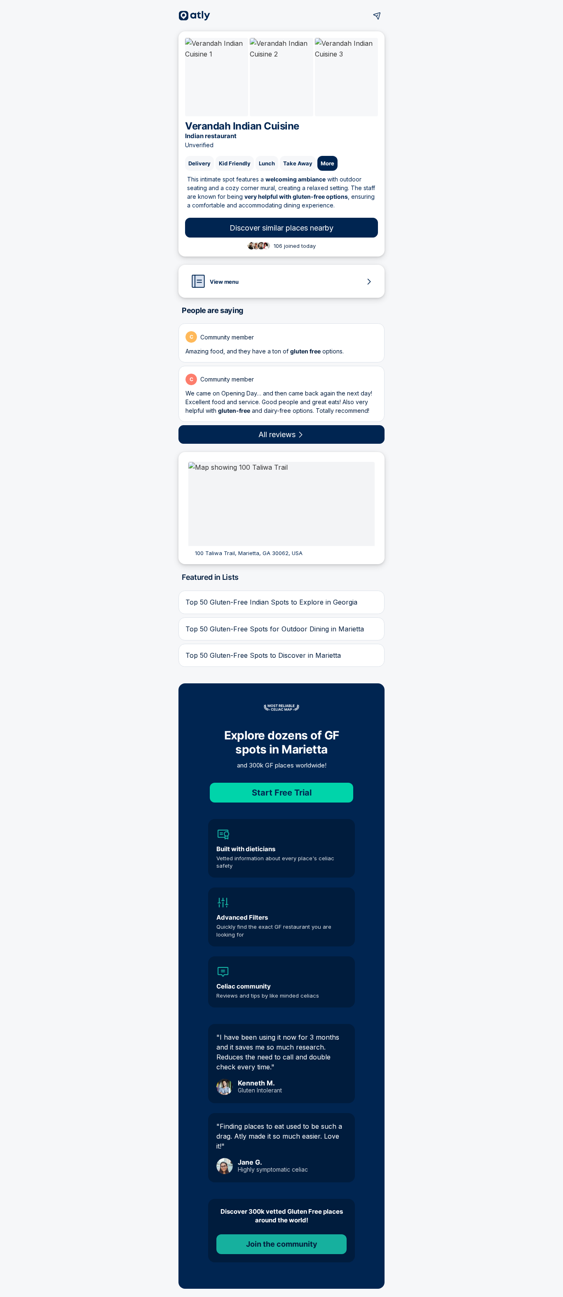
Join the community (281, 1244)
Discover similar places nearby (281, 228)
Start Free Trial (282, 793)
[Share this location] (377, 15)
